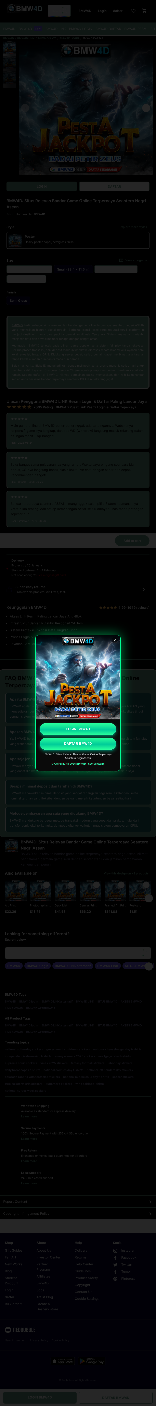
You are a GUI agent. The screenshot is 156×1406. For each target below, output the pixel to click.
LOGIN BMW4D (78, 729)
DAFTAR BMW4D (78, 743)
